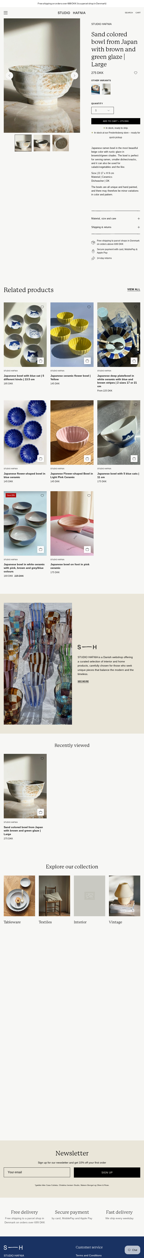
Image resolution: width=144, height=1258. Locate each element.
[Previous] (9, 75)
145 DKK (55, 384)
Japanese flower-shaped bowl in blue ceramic (24, 475)
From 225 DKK (104, 391)
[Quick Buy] (40, 361)
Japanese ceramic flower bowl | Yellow (70, 377)
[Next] (74, 75)
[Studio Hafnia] (72, 13)
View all (133, 289)
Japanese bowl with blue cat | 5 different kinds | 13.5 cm (24, 377)
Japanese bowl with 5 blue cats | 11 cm (118, 475)
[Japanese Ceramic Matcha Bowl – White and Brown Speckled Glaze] (106, 89)
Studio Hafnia (101, 24)
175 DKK (101, 482)
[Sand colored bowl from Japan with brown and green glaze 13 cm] (95, 89)
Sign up (107, 1172)
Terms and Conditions (89, 1255)
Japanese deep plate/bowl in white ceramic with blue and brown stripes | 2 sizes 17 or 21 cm (117, 381)
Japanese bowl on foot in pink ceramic (69, 566)
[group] (72, 3)
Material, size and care (103, 218)
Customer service (89, 1247)
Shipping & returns (101, 227)
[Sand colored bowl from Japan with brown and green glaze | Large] (23, 143)
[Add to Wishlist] (135, 72)
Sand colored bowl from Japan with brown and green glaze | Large (23, 831)
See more (83, 681)
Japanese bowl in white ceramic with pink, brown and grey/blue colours (24, 568)
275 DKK (8, 839)
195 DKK (8, 384)
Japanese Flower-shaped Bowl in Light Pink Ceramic (71, 475)
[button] (128, 13)
